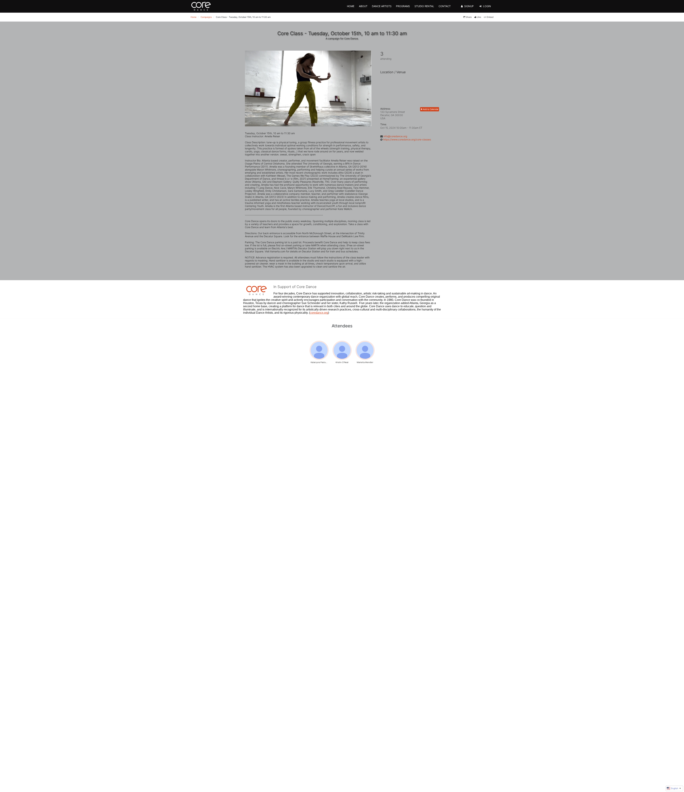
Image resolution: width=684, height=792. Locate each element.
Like (479, 17)
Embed (490, 17)
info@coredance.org (395, 136)
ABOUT (363, 6)
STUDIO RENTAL (424, 6)
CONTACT (445, 6)
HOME (350, 6)
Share (469, 17)
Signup (469, 6)
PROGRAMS (403, 6)
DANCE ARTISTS (382, 6)
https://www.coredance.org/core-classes (407, 139)
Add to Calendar (430, 109)
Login (487, 6)
